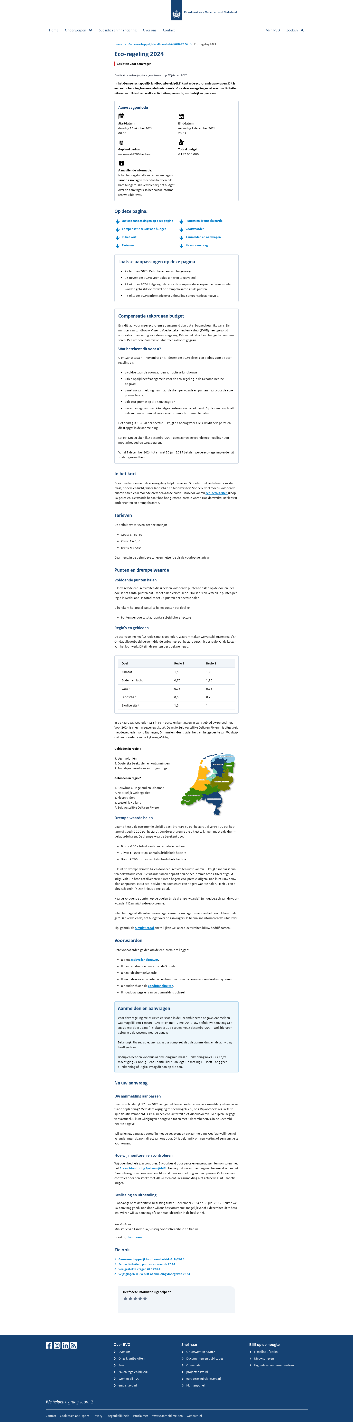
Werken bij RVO (129, 1379)
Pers (121, 1365)
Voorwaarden (194, 229)
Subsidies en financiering (117, 30)
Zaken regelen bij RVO (133, 1372)
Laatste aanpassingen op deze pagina (147, 221)
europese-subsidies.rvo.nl (203, 1379)
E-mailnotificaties (266, 1352)
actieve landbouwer (144, 960)
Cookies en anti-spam (74, 1416)
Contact (169, 30)
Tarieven (128, 245)
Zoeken (292, 30)
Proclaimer (140, 1416)
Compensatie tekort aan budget (144, 229)
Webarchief (194, 1416)
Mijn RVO (273, 30)
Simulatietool (144, 928)
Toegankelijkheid (118, 1416)
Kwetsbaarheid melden (167, 1416)
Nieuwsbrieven (264, 1358)
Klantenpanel (195, 1385)
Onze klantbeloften (131, 1358)
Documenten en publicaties (204, 1358)
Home (53, 30)
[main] (176, 685)
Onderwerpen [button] (75, 30)
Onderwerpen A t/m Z (200, 1352)
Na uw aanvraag (196, 245)
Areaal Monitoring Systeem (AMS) (143, 1168)
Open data (193, 1365)
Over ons (149, 30)
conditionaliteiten (160, 986)
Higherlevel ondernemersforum (275, 1365)
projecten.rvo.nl (197, 1372)
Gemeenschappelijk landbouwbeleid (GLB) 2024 (158, 44)
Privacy (97, 1416)
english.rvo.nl (127, 1385)
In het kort (129, 237)
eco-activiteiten (217, 493)
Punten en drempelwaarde (203, 221)
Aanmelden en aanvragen (203, 237)
